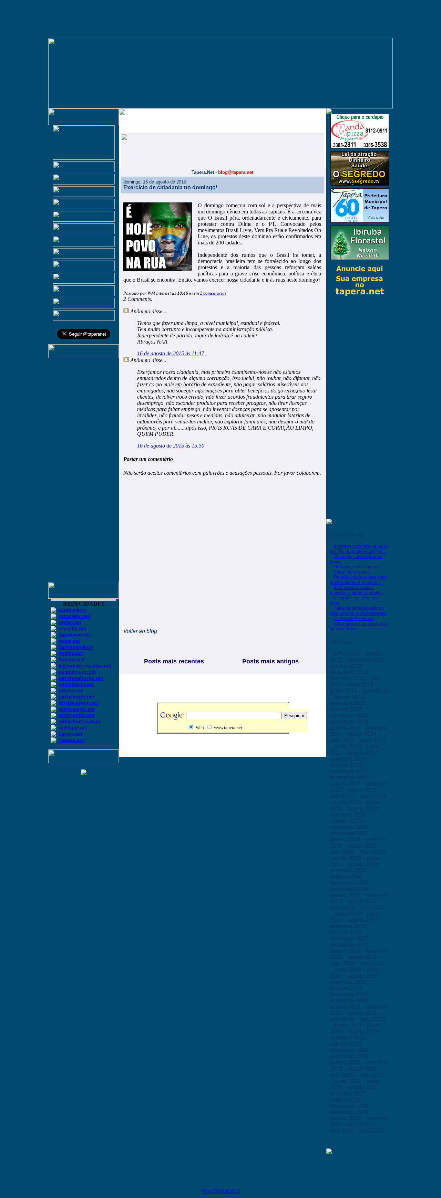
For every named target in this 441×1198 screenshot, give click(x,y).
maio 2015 (373, 796)
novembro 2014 (349, 771)
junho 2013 (344, 691)
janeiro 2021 (346, 1118)
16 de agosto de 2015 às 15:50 (170, 446)
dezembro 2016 (349, 889)
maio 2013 (361, 684)
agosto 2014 (363, 753)
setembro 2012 (367, 660)
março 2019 (363, 1013)
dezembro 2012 (349, 672)
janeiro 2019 (346, 1007)
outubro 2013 (346, 709)
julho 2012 (347, 653)
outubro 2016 (346, 877)
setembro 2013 (349, 703)
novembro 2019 (349, 1050)
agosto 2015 (363, 808)
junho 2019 (348, 1025)
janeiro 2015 (346, 784)
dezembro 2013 (349, 722)
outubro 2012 (346, 666)
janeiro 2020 (346, 1062)
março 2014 (363, 734)
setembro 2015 (349, 815)
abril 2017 (343, 908)
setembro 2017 (349, 926)
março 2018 (363, 957)
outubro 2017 (346, 932)
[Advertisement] (83, 473)
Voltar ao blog (140, 631)
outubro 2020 (346, 1100)
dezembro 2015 (349, 833)
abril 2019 (343, 1019)
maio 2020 (373, 1075)
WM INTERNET (220, 1191)
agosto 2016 (363, 864)
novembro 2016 (349, 883)
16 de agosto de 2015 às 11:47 (170, 353)
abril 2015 (343, 796)
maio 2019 (373, 1019)
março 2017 (363, 901)
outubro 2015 (346, 821)
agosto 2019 (363, 1031)
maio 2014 (373, 740)
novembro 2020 (349, 1106)
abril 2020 (343, 1075)
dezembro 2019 (349, 1056)
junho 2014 (348, 746)
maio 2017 (373, 908)
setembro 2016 (349, 870)
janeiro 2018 (346, 951)
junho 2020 (348, 1081)
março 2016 (363, 846)
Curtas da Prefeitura (354, 618)
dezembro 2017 (349, 945)
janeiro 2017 (346, 895)
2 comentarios (213, 293)
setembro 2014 (349, 759)
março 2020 (363, 1069)
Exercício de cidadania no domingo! (170, 187)
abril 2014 (343, 740)
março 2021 (363, 1124)
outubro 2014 (346, 765)
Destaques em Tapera (356, 566)
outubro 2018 (346, 988)
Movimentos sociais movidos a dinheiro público (356, 590)
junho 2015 (348, 802)
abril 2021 (343, 1131)
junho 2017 (348, 914)
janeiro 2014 (346, 728)
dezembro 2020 (349, 1112)
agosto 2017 (363, 920)
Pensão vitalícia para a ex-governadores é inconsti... (358, 580)
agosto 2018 (363, 976)
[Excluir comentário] (206, 353)
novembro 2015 (349, 827)
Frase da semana (351, 572)
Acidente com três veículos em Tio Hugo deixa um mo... (359, 549)
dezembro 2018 (349, 1000)
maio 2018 (373, 963)
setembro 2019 (349, 1038)
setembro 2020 (349, 1093)
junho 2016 (348, 858)
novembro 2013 (349, 715)
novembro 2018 (349, 994)
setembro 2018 (349, 982)
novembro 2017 (349, 939)
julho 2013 (376, 691)
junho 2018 (348, 970)
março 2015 (363, 790)
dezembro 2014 (349, 777)
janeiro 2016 (346, 839)
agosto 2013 (350, 697)
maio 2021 (373, 1131)
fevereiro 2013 (348, 678)
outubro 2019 (346, 1044)
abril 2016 (343, 852)
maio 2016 (373, 852)
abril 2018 (343, 963)
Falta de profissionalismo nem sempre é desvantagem (358, 611)
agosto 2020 (363, 1087)
